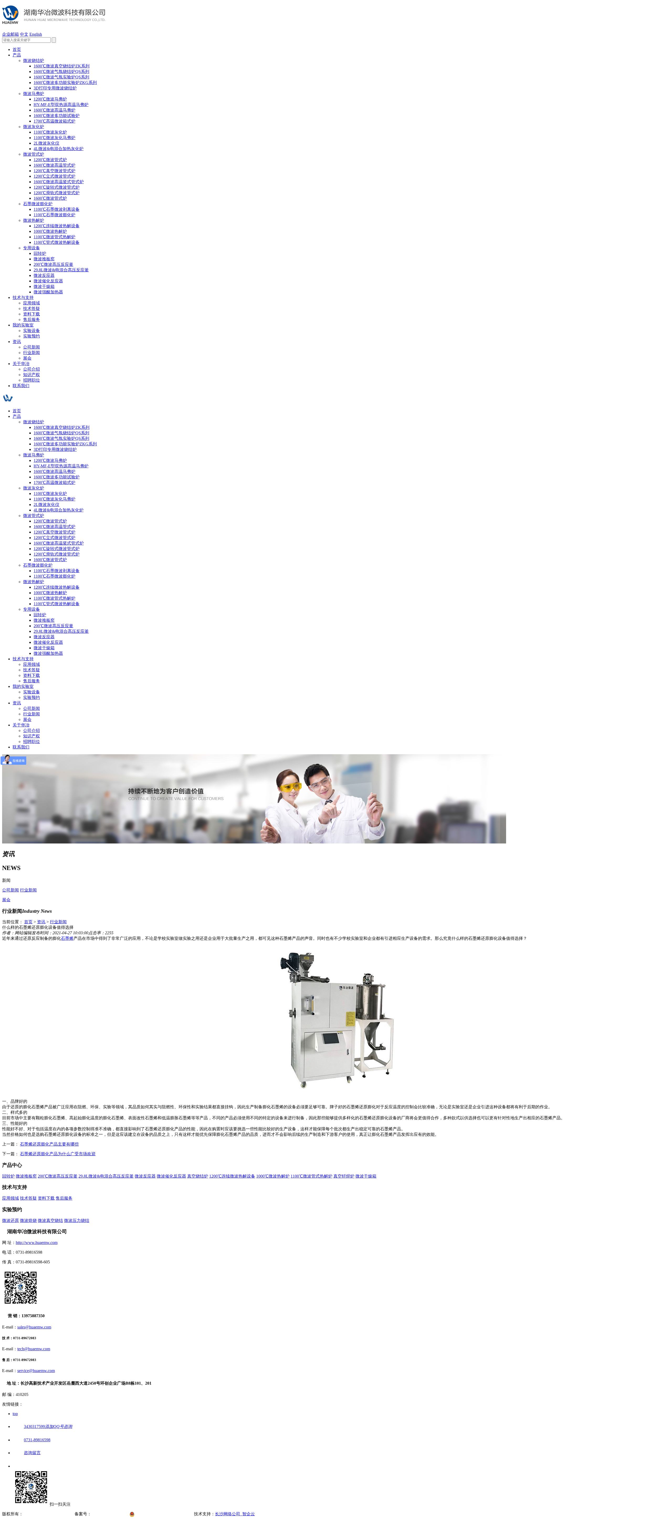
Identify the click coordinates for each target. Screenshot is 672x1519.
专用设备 (31, 248)
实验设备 (31, 330)
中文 (24, 34)
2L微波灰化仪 (46, 143)
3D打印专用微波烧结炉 (55, 88)
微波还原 (10, 1220)
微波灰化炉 (33, 126)
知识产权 (31, 374)
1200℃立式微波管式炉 (54, 176)
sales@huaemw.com (34, 1327)
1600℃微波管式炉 (50, 198)
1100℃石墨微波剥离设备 (57, 209)
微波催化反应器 (48, 281)
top (15, 1413)
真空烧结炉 (197, 1176)
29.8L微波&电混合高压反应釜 (61, 270)
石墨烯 (67, 938)
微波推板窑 (44, 259)
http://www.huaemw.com (36, 1242)
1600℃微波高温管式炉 (54, 165)
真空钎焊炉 (343, 1176)
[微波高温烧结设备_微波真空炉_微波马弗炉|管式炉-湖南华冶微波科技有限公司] (54, 21)
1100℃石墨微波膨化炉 (54, 215)
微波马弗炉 (33, 93)
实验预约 (31, 336)
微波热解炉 (33, 220)
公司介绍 (31, 369)
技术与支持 (23, 297)
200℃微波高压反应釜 (53, 264)
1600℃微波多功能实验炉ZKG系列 (65, 82)
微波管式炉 (33, 154)
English (35, 34)
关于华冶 (21, 363)
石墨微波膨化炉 (37, 204)
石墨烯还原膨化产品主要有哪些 (49, 1144)
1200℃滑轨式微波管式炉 (57, 193)
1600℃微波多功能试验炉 (57, 115)
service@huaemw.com (36, 1370)
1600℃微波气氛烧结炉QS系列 (61, 71)
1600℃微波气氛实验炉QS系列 (61, 77)
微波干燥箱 (44, 286)
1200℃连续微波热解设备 (57, 226)
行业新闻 (31, 352)
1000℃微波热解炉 (50, 231)
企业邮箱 (10, 34)
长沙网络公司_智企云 (235, 1514)
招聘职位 (31, 380)
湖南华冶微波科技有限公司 (48, 1514)
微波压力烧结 (76, 1220)
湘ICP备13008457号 (110, 1514)
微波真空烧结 (50, 1220)
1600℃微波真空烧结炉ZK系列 (62, 66)
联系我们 (21, 385)
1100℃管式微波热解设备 (57, 242)
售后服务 (31, 319)
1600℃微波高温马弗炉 (54, 110)
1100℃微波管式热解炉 (54, 237)
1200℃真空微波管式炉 (54, 170)
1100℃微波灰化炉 (50, 132)
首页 (17, 49)
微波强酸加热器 (48, 292)
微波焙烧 (28, 1220)
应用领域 (31, 303)
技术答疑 (31, 308)
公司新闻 (31, 347)
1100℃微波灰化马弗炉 (54, 137)
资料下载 (31, 314)
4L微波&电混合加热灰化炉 (58, 148)
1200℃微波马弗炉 (50, 99)
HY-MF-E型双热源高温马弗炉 (61, 104)
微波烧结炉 (33, 60)
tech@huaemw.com (33, 1349)
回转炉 (40, 253)
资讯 (17, 341)
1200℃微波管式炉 (50, 159)
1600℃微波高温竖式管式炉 (59, 182)
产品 (17, 55)
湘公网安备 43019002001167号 (165, 1514)
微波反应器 (44, 275)
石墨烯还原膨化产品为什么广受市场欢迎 (58, 1154)
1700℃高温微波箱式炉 (54, 121)
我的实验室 (23, 325)
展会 (27, 358)
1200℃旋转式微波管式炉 (57, 187)
